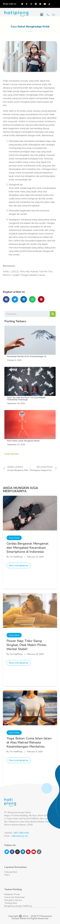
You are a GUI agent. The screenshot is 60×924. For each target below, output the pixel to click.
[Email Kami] (53, 15)
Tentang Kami (10, 903)
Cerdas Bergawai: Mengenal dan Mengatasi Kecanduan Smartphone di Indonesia (27, 547)
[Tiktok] (49, 4)
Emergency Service (13, 900)
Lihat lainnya (11, 453)
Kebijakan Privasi (12, 894)
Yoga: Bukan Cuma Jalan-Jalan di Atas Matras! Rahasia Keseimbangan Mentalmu (29, 742)
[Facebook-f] (27, 4)
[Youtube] (45, 4)
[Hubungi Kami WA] (48, 15)
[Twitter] (22, 4)
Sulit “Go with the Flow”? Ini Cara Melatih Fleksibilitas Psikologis (26, 398)
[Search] (53, 314)
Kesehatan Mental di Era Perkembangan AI (26, 356)
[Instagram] (31, 4)
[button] (42, 15)
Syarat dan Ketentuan (14, 897)
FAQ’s (7, 875)
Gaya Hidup (14, 537)
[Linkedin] (36, 4)
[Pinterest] (40, 4)
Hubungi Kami (10, 872)
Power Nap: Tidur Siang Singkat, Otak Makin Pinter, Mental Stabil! (27, 645)
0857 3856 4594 (21, 832)
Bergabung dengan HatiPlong (18, 906)
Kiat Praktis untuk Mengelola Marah (23, 440)
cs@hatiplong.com (19, 836)
